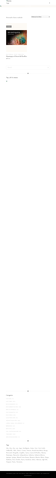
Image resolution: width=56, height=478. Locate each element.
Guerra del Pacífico (35, 453)
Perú (13, 459)
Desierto (29, 450)
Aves (36, 448)
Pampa (47, 457)
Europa (45, 450)
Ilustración (10, 417)
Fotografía (10, 412)
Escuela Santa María (37, 450)
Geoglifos (21, 453)
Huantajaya (9, 455)
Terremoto (19, 462)
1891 (14, 448)
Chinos (19, 450)
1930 (17, 448)
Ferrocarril (9, 453)
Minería (38, 457)
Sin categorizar (12, 431)
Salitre (33, 459)
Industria (31, 455)
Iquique (14, 457)
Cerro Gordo (41, 448)
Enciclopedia (11, 409)
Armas (32, 448)
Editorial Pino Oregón (15, 54)
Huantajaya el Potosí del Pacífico (16, 56)
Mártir (42, 457)
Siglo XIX (44, 459)
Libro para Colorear (14, 423)
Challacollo (9, 450)
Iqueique (8, 457)
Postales (18, 459)
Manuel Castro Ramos (23, 457)
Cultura (9, 401)
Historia (9, 415)
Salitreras (38, 459)
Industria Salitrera (39, 455)
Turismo (9, 434)
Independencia (24, 455)
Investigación (11, 420)
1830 (7, 448)
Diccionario (10, 404)
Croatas (24, 450)
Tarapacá (8, 462)
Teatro (13, 462)
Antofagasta (26, 448)
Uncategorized (12, 437)
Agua (20, 448)
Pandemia (8, 459)
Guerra (27, 453)
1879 (10, 448)
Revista (9, 428)
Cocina (8, 398)
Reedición (28, 459)
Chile (14, 450)
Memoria (32, 457)
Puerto (23, 459)
